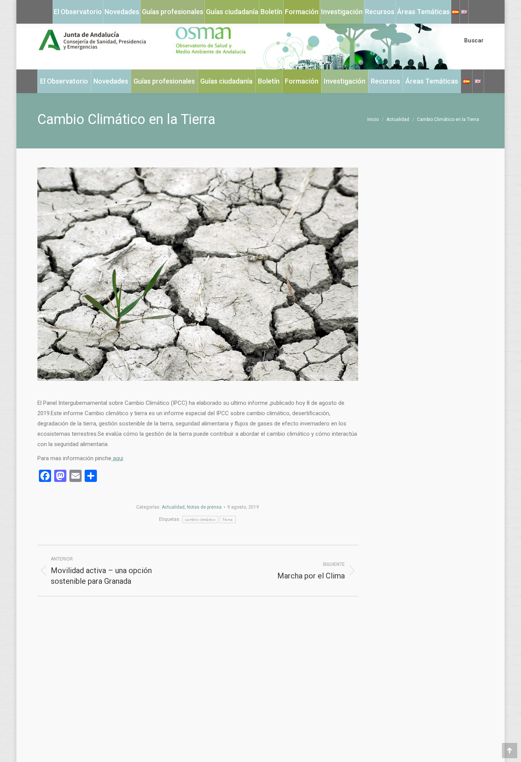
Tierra (227, 519)
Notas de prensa (204, 507)
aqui (117, 458)
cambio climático (200, 519)
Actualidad (173, 507)
